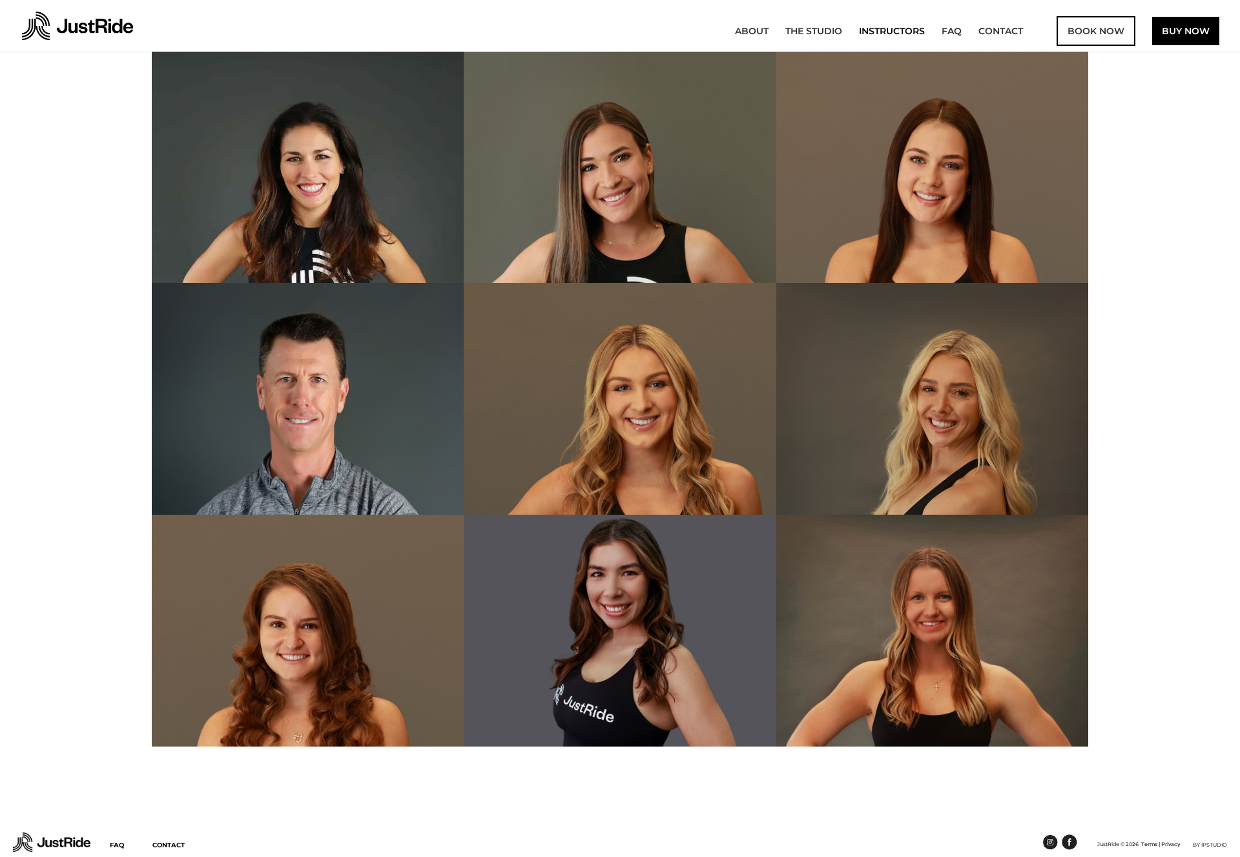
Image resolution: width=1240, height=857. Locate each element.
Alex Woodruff (307, 653)
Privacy (1170, 844)
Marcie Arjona (620, 653)
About (752, 31)
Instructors (892, 31)
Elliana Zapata (932, 190)
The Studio (813, 31)
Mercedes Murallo (308, 190)
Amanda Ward (620, 422)
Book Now (1096, 31)
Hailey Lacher (932, 653)
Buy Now (1186, 31)
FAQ (952, 31)
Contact (1000, 31)
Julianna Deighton (932, 422)
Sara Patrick (619, 190)
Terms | (1150, 844)
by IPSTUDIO (1210, 845)
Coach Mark (308, 422)
